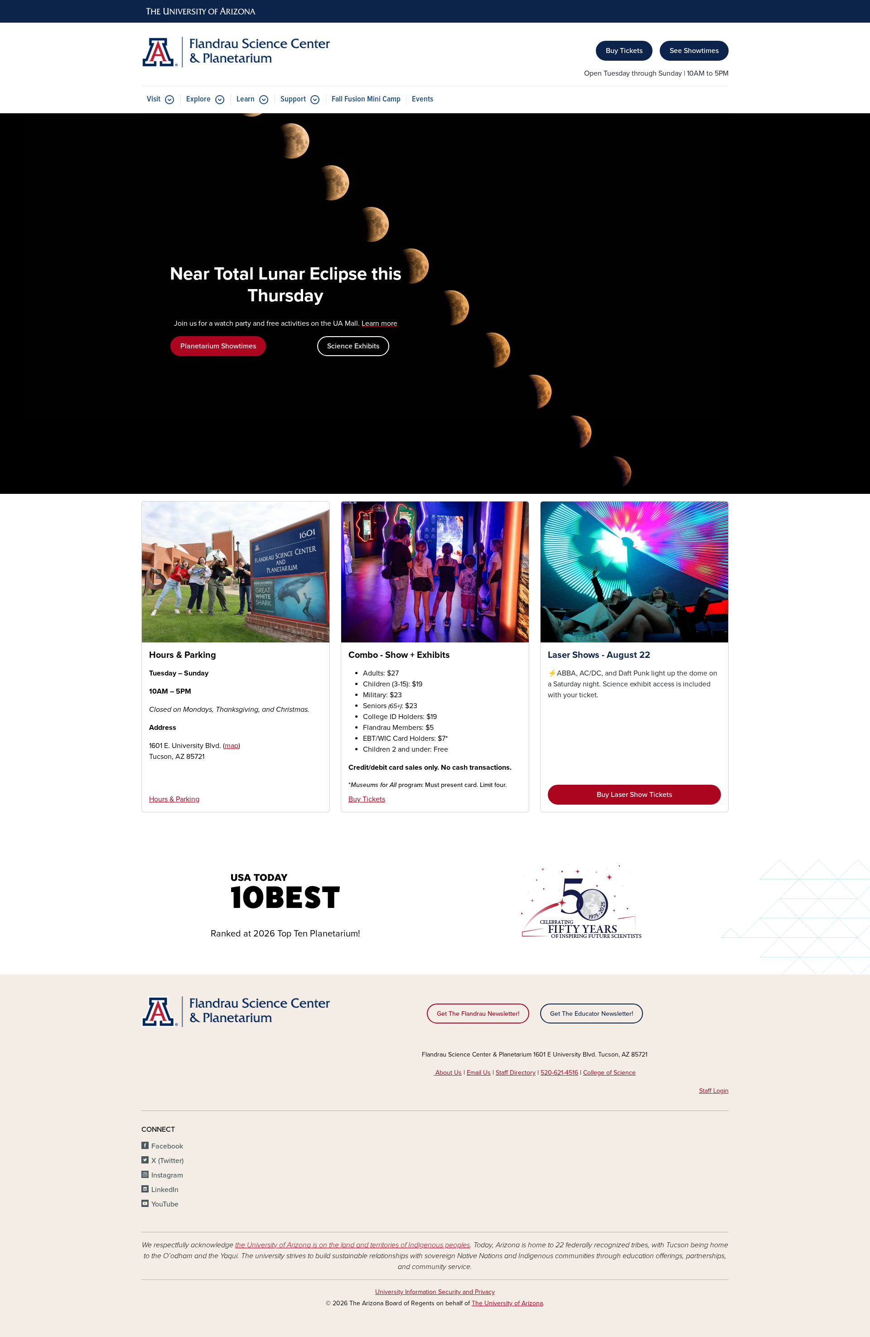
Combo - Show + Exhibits (399, 655)
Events (422, 99)
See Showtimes (694, 50)
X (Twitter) (167, 1160)
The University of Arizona (507, 1303)
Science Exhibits (353, 346)
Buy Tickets (624, 50)
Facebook (167, 1146)
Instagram (167, 1175)
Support (293, 99)
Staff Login (714, 1091)
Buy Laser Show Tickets (634, 794)
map (231, 745)
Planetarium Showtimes (218, 346)
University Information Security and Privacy (435, 1292)
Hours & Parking (182, 655)
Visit (153, 99)
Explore (198, 99)
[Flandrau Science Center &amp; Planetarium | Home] (235, 52)
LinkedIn (165, 1189)
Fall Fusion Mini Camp (366, 99)
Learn (246, 99)
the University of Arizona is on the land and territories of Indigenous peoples (352, 1245)
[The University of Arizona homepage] (201, 11)
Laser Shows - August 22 (599, 655)
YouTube (165, 1204)
